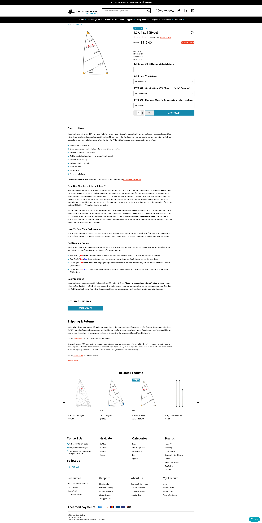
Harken (167, 459)
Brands (170, 438)
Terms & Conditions (170, 495)
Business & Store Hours (139, 484)
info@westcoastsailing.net (78, 448)
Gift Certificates (105, 495)
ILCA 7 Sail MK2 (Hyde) (108, 416)
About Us (178, 19)
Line (122, 19)
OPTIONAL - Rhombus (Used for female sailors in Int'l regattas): (163, 100)
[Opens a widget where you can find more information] (254, 519)
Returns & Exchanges (106, 488)
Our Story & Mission (138, 491)
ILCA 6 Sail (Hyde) (138, 416)
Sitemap (103, 455)
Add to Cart (174, 113)
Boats (81, 19)
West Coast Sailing (171, 462)
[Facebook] (69, 467)
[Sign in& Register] (179, 10)
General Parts (111, 19)
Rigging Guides (73, 491)
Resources (166, 19)
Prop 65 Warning (73, 361)
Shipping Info (104, 484)
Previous (64, 402)
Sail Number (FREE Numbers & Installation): (153, 64)
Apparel (130, 19)
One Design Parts (95, 19)
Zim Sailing (169, 466)
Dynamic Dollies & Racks (174, 455)
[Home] (68, 24)
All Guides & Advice (75, 495)
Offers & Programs (106, 491)
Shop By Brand (143, 19)
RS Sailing (168, 448)
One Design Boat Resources (78, 484)
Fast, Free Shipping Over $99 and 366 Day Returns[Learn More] (131, 2)
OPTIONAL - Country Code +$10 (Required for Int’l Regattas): (162, 88)
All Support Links (105, 499)
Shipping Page (78, 339)
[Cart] (192, 10)
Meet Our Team (136, 495)
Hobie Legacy (170, 451)
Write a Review (165, 37)
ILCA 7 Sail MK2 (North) (76, 416)
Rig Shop (156, 19)
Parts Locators (73, 487)
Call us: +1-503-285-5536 (78, 444)
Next (198, 402)
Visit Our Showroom (138, 488)
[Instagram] (73, 467)
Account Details (168, 488)
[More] (85, 19)
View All (168, 470)
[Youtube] (78, 467)
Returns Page (78, 355)
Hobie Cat (168, 444)
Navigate (106, 438)
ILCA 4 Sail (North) (171, 416)
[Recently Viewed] (185, 10)
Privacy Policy (168, 491)
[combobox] (126, 10)
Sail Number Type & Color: (145, 76)
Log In (165, 484)
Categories (139, 438)
